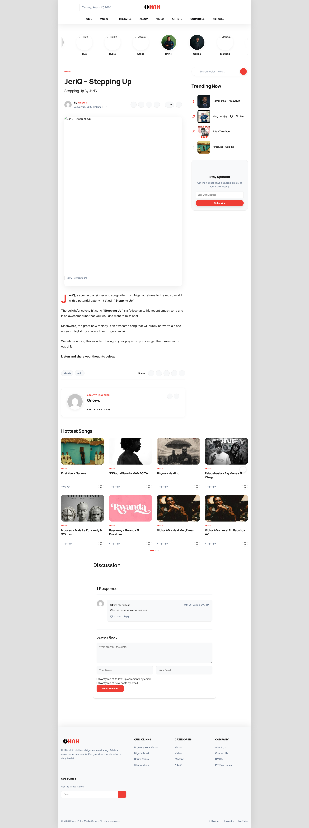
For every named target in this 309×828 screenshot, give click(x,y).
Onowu (82, 102)
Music (67, 72)
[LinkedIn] (167, 373)
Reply (126, 616)
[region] (154, 494)
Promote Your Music (146, 747)
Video (178, 753)
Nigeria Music (142, 753)
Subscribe (219, 203)
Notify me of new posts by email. (119, 683)
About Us (220, 747)
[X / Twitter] (159, 373)
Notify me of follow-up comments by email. (125, 679)
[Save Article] (179, 105)
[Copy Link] (157, 105)
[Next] (243, 469)
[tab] (152, 550)
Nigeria (67, 373)
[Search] (235, 7)
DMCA (219, 759)
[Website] (170, 396)
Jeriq (79, 373)
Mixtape (179, 759)
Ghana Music (142, 765)
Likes (117, 616)
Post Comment (110, 688)
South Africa (141, 759)
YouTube (243, 821)
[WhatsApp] (149, 105)
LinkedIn (229, 821)
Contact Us (221, 753)
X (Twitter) (214, 821)
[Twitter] (141, 105)
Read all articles (98, 409)
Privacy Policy (223, 765)
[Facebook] (134, 105)
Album (178, 765)
